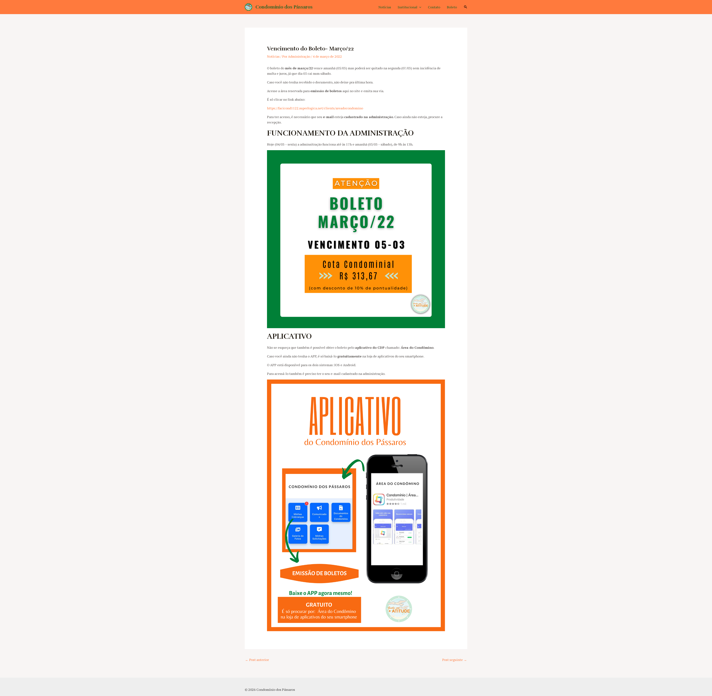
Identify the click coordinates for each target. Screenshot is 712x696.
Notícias (384, 7)
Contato (434, 7)
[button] (419, 7)
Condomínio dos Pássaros (284, 7)
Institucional (407, 7)
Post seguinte (454, 659)
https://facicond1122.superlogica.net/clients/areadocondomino (315, 108)
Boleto (452, 7)
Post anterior (257, 659)
